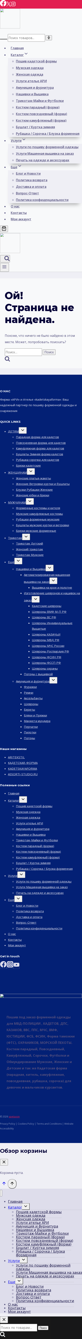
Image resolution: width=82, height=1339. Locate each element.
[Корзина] (4, 229)
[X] (8, 5)
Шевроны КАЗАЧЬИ (46, 634)
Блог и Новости (28, 173)
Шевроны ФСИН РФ (46, 657)
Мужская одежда (30, 68)
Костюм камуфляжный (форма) (41, 120)
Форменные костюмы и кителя (38, 508)
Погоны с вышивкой (38, 674)
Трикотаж (15, 538)
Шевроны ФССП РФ (46, 663)
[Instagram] (13, 5)
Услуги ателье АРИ (31, 81)
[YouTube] (17, 966)
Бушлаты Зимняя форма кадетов (39, 454)
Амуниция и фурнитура (35, 87)
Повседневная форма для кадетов (41, 443)
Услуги (12, 876)
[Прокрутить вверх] (4, 1184)
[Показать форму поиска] (5, 258)
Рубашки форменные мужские (38, 519)
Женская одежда (29, 74)
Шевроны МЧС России (48, 646)
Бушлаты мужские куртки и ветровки (42, 525)
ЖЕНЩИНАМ (17, 472)
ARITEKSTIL (16, 757)
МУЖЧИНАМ (17, 502)
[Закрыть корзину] (4, 1162)
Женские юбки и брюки (32, 495)
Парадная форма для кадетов (37, 437)
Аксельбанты (33, 698)
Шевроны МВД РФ (45, 640)
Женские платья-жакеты (33, 478)
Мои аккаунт (21, 219)
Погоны (29, 738)
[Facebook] (3, 5)
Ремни (28, 693)
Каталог (13, 800)
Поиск (43, 1327)
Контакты (19, 213)
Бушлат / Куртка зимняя (35, 127)
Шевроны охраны (45, 668)
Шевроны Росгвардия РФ (50, 651)
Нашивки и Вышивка (32, 94)
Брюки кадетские (28, 465)
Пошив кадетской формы (36, 61)
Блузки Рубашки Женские (34, 490)
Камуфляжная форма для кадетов (40, 448)
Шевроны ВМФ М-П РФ (49, 612)
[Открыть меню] (4, 267)
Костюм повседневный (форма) (41, 114)
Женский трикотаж (29, 549)
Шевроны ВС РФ (44, 617)
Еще (11, 562)
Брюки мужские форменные (36, 531)
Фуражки (30, 687)
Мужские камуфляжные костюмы (39, 514)
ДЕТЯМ (13, 431)
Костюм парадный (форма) (38, 107)
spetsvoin (14, 1116)
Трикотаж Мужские (30, 555)
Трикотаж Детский (29, 543)
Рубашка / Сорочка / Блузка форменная (47, 133)
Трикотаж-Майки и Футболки (40, 101)
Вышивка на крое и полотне (52, 587)
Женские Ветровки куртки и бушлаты (43, 484)
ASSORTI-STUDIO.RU (23, 774)
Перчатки (31, 727)
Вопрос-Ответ (27, 193)
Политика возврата (31, 180)
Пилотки (30, 732)
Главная (17, 48)
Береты (29, 709)
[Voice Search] (49, 37)
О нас (15, 206)
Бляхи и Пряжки (35, 715)
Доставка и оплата (31, 186)
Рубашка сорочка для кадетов (37, 460)
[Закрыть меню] (1, 1193)
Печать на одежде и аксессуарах (42, 160)
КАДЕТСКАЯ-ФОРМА (23, 763)
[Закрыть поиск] (4, 1319)
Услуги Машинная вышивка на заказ (45, 153)
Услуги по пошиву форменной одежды (47, 147)
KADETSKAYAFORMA (22, 768)
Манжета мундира (37, 721)
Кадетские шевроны (46, 606)
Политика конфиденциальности (42, 200)
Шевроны (31, 704)
